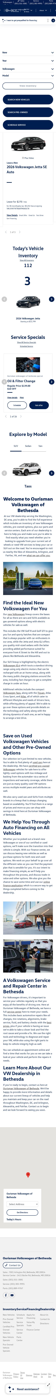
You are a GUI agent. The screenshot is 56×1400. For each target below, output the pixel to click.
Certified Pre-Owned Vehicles (9, 1329)
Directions (44, 1323)
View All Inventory (27, 260)
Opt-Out (50, 1375)
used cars (37, 762)
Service (22, 1309)
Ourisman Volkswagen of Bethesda (21, 1088)
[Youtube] (12, 1295)
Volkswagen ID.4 (11, 665)
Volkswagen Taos (12, 692)
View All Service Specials (26, 342)
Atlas (23, 696)
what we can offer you (38, 555)
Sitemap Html (36, 1375)
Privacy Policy (16, 1375)
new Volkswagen (16, 614)
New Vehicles (9, 1314)
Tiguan (41, 692)
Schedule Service (26, 346)
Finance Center (33, 1329)
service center (14, 1011)
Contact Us (14, 1265)
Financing (33, 1309)
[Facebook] (6, 1295)
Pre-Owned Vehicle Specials (8, 1347)
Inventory (10, 1309)
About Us (44, 1314)
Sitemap (29, 1375)
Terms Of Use (22, 1375)
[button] (28, 1175)
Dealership (47, 1309)
